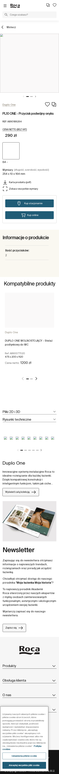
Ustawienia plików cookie (24, 756)
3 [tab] (29, 450)
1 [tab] (27, 96)
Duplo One (11, 332)
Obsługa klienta (14, 680)
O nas (6, 695)
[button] (6, 15)
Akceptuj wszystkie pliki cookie (24, 765)
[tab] (29, 411)
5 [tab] (37, 450)
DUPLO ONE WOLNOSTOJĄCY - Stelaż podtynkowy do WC (29, 342)
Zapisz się (11, 627)
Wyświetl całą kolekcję (17, 492)
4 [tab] (33, 450)
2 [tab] (31, 96)
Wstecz (11, 27)
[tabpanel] (29, 63)
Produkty (9, 666)
